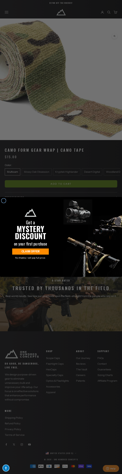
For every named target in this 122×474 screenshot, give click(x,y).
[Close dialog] (3, 201)
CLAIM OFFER (30, 251)
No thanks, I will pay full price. (30, 258)
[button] (6, 468)
